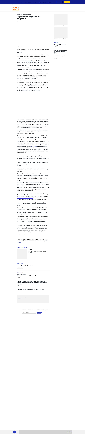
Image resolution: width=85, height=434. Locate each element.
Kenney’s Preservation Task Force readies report (28, 276)
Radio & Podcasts (28, 2)
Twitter (23, 235)
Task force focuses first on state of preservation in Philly (30, 289)
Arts (36, 2)
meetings (31, 60)
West (36, 146)
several (28, 60)
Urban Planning (23, 274)
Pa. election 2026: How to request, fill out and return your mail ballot (60, 56)
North (32, 146)
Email (25, 235)
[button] (14, 432)
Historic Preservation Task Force (24, 14)
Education (44, 2)
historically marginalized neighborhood (25, 197)
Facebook (21, 235)
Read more (20, 298)
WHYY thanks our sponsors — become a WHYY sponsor (60, 25)
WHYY (16, 2)
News (22, 2)
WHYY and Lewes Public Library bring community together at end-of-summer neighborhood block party (60, 45)
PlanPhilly (31, 249)
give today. (19, 242)
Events (40, 2)
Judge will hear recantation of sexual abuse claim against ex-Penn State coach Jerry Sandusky (60, 51)
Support (49, 2)
